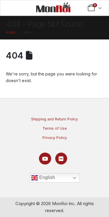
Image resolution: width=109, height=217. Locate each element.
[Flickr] (61, 158)
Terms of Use (54, 128)
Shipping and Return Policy (54, 119)
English (46, 177)
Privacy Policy (54, 137)
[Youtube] (45, 158)
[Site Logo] (53, 7)
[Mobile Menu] (13, 8)
